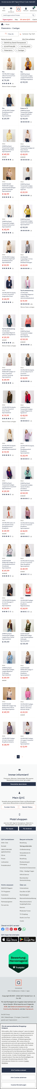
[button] (3, 9)
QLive (3, 855)
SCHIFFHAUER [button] (9, 46)
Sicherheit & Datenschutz (28, 868)
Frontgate (18, 1017)
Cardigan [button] (20, 50)
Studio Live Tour (25, 917)
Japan (28, 991)
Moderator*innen (25, 911)
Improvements (13, 1020)
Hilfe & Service (24, 874)
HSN (2, 1017)
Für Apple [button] (9, 829)
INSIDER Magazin (6, 888)
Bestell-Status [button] (27, 807)
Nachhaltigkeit (24, 895)
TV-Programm (5, 891)
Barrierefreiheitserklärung (28, 898)
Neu (16, 19)
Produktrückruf (6, 865)
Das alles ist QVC (25, 891)
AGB (5, 1007)
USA (9, 991)
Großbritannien (16, 991)
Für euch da (4, 905)
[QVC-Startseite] (2, 24)
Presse (3, 858)
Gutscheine (4, 895)
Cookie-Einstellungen (18, 1085)
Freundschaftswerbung (8, 898)
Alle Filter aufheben (28, 39)
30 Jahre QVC (25, 19)
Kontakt (3, 846)
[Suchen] (33, 15)
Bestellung (23, 842)
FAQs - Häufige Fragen (27, 871)
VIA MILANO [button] (25, 46)
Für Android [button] (27, 829)
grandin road (4, 1020)
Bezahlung (23, 858)
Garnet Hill (25, 1017)
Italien (23, 991)
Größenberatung (25, 849)
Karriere (22, 907)
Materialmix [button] (8, 50)
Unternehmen (24, 888)
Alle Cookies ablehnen (18, 1077)
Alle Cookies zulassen (18, 1070)
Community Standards (11, 1009)
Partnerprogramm (6, 901)
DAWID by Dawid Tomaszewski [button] (15, 43)
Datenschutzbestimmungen (20, 1007)
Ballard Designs (9, 1017)
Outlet (22, 921)
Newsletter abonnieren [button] (18, 784)
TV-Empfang (24, 914)
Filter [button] (11, 34)
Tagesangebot (8, 19)
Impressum (29, 1009)
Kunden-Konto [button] (9, 807)
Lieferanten (4, 862)
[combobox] (16, 15)
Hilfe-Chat (4, 842)
